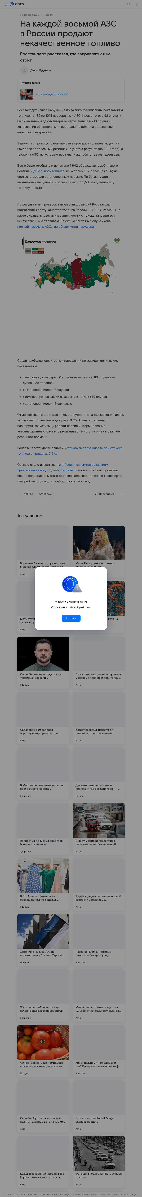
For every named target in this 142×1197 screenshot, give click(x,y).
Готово (71, 618)
